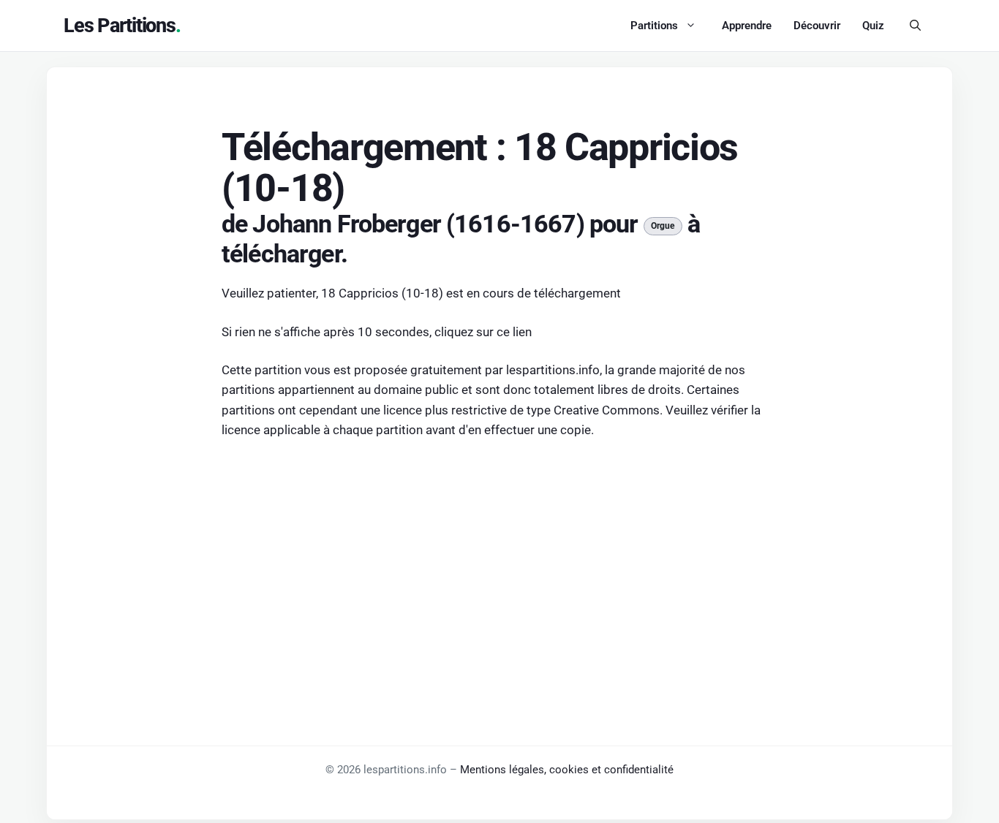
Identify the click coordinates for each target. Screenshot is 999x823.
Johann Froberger (346, 223)
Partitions (654, 25)
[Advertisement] (499, 561)
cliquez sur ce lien (483, 332)
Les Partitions (120, 25)
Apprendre (747, 25)
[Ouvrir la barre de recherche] (915, 26)
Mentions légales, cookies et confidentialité (567, 769)
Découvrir (816, 25)
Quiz (873, 25)
